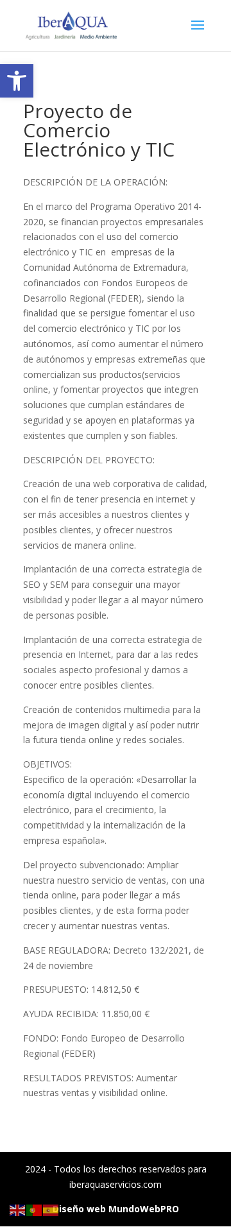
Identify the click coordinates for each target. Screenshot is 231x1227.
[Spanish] (51, 1209)
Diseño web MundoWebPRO (116, 1209)
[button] (16, 81)
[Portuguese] (34, 1209)
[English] (18, 1209)
